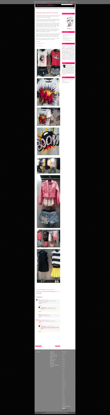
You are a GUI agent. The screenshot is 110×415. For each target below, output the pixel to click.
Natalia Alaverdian (52, 360)
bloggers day (68, 45)
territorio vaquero (72, 57)
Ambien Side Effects (66, 413)
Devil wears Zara (52, 353)
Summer (63, 57)
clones (67, 46)
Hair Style (69, 49)
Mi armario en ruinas (53, 359)
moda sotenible (64, 53)
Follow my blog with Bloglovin (40, 289)
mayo (62, 393)
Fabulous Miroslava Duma (53, 356)
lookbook (68, 50)
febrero (63, 359)
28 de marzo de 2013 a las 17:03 (51, 307)
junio (62, 370)
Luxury (69, 51)
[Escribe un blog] (38, 293)
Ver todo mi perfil (64, 74)
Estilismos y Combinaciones (66, 48)
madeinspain (73, 51)
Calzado (63, 46)
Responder (40, 303)
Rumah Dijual (48, 413)
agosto (63, 368)
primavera (73, 54)
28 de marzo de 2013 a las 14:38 (45, 314)
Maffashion (51, 357)
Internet (65, 50)
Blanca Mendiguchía (43, 307)
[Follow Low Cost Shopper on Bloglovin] (70, 21)
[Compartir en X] (39, 293)
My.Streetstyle (68, 53)
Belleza (62, 45)
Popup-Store (69, 54)
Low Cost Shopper (47, 291)
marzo (63, 357)
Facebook (46, 289)
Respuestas (40, 305)
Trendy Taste (51, 366)
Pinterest (52, 289)
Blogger (68, 412)
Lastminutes (61, 413)
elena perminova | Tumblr (53, 354)
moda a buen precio (53, 291)
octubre (63, 384)
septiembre (63, 386)
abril (62, 395)
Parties (63, 54)
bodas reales (72, 45)
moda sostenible (72, 52)
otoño (72, 53)
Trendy (63, 58)
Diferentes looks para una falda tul (67, 35)
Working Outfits (73, 59)
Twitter (50, 289)
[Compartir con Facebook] (40, 293)
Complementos (71, 46)
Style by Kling (52, 363)
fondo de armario (64, 49)
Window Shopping (64, 59)
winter (68, 59)
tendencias (67, 57)
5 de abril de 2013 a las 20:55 (50, 326)
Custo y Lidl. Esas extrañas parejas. (67, 40)
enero (62, 379)
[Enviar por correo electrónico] (37, 293)
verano (73, 58)
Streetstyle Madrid (65, 36)
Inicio (48, 345)
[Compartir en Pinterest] (41, 293)
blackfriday (65, 45)
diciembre (63, 361)
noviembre (63, 366)
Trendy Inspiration (68, 58)
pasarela (66, 54)
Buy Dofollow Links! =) (57, 413)
